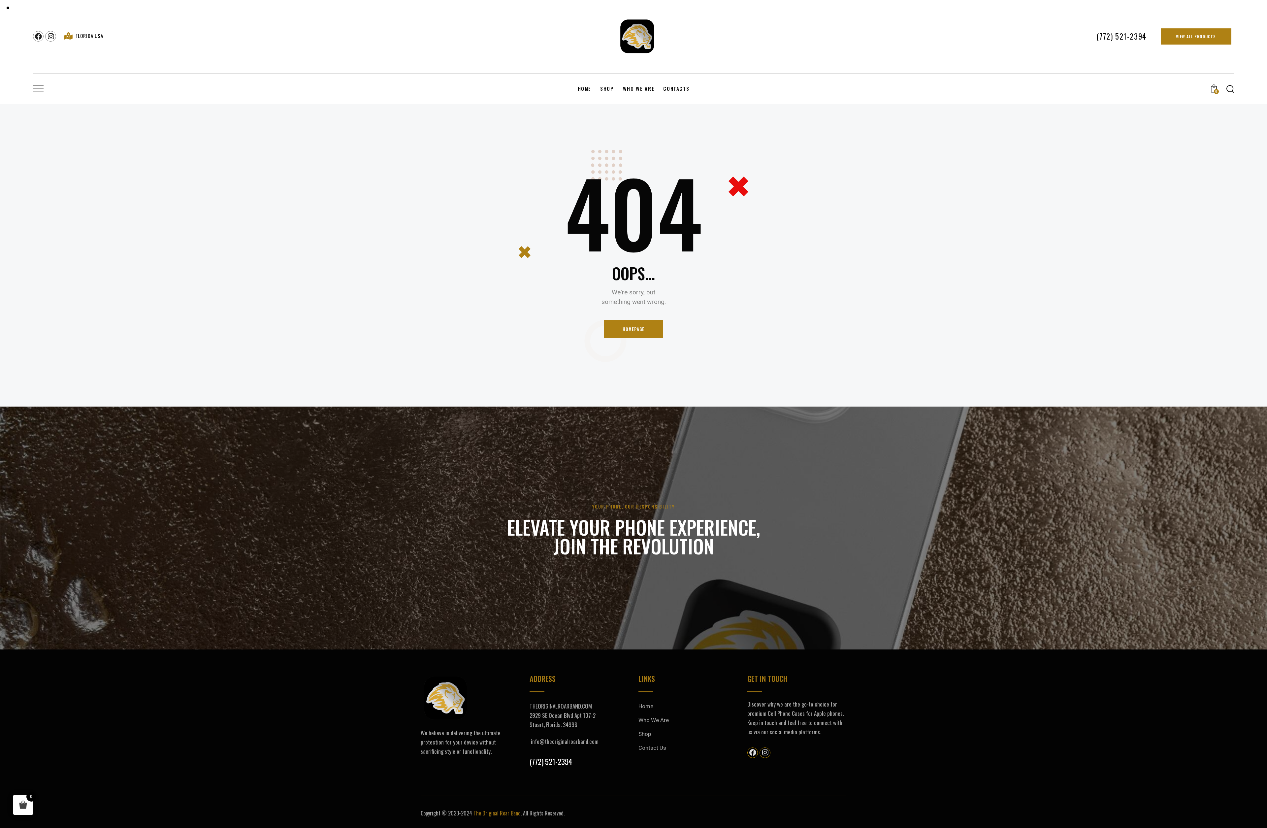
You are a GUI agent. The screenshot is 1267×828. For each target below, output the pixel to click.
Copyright (430, 813)
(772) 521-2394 (551, 762)
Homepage (634, 329)
